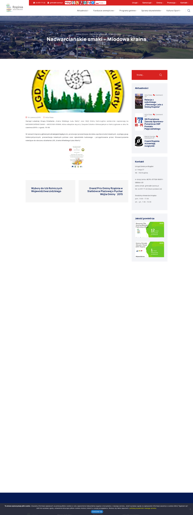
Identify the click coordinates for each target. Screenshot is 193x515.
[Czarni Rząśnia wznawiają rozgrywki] (139, 141)
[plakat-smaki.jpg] (77, 157)
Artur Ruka (49, 117)
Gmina (159, 2)
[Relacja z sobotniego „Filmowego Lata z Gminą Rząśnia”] (139, 101)
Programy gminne (128, 10)
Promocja (171, 2)
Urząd (134, 2)
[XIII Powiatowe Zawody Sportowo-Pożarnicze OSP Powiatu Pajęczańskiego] (139, 122)
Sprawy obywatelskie (151, 10)
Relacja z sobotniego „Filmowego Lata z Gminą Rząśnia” (154, 103)
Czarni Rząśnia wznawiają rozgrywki (152, 143)
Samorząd (146, 2)
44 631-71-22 (40, 3)
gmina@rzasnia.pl (56, 3)
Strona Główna (82, 34)
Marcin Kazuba (150, 136)
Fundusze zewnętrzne (103, 10)
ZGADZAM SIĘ (97, 512)
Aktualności (82, 10)
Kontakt (183, 2)
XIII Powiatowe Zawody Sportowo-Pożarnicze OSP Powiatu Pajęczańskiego (154, 124)
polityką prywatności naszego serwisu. (143, 508)
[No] (190, 509)
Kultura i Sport (173, 10)
